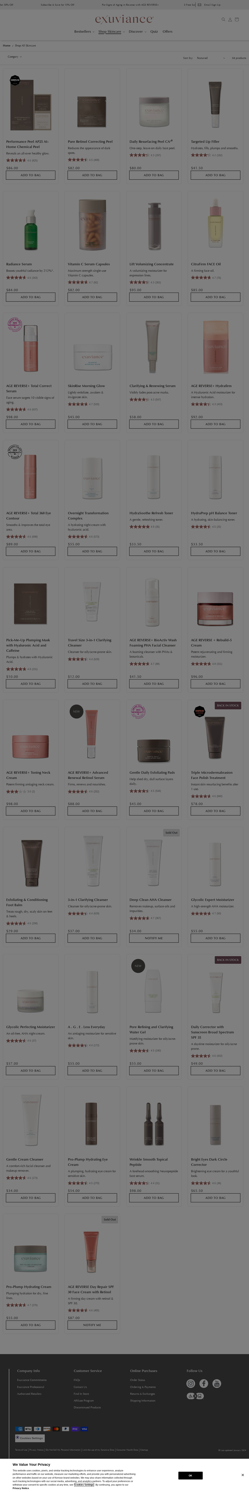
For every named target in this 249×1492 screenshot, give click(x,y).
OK (190, 1475)
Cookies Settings (84, 1484)
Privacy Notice (21, 1488)
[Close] (242, 1475)
